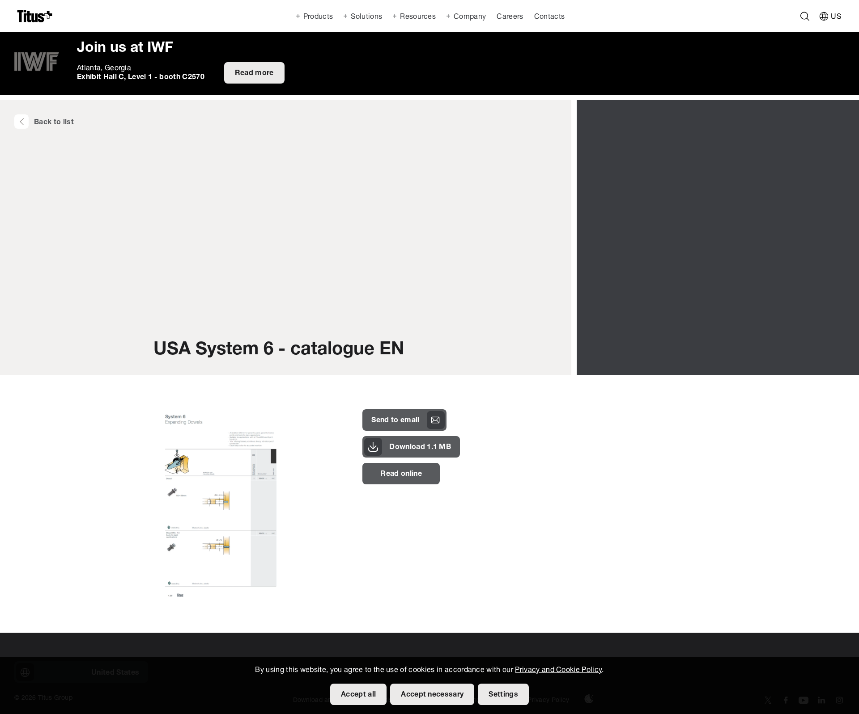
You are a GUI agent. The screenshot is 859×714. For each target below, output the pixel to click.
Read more (254, 73)
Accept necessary (432, 694)
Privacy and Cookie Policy (558, 670)
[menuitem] (509, 16)
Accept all (358, 694)
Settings (503, 694)
